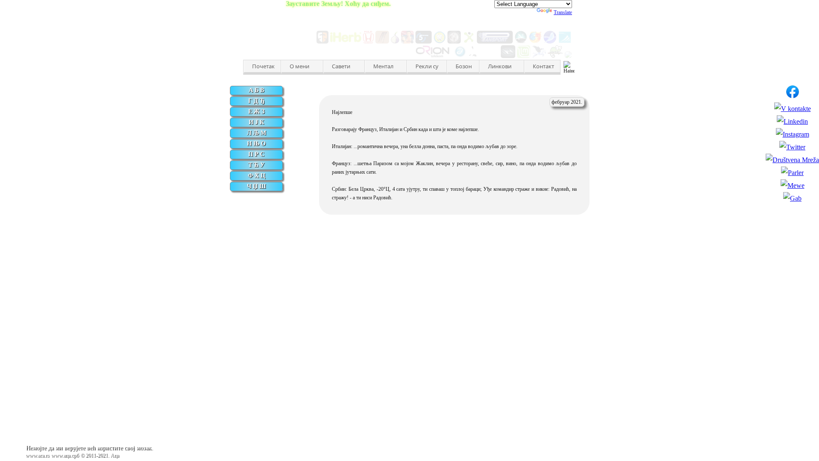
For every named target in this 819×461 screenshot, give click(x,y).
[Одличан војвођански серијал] (423, 41)
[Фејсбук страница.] (792, 95)
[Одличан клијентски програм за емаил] (539, 55)
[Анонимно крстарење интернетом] (395, 41)
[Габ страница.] (792, 198)
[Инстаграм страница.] (792, 134)
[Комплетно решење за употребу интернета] (549, 41)
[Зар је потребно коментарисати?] (508, 55)
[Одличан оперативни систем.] (524, 55)
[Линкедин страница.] (792, 121)
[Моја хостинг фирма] (434, 55)
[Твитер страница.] (792, 147)
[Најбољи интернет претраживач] (535, 41)
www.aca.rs (37, 455)
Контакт (543, 66)
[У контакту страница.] (792, 108)
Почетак (263, 66)
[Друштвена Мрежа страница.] (792, 159)
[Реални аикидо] (439, 41)
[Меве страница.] (792, 185)
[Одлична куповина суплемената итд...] (345, 41)
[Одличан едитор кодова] (555, 55)
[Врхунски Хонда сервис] (368, 41)
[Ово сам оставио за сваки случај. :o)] (565, 41)
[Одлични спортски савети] (468, 41)
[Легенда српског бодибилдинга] (454, 41)
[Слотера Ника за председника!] (407, 41)
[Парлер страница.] (792, 172)
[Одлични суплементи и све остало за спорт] (495, 41)
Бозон (464, 66)
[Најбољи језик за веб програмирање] (460, 55)
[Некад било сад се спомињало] (520, 41)
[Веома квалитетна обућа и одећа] (322, 41)
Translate (563, 12)
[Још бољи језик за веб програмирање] (484, 55)
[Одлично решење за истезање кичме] (382, 41)
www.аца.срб (65, 455)
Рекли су (427, 66)
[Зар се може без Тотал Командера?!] (568, 55)
